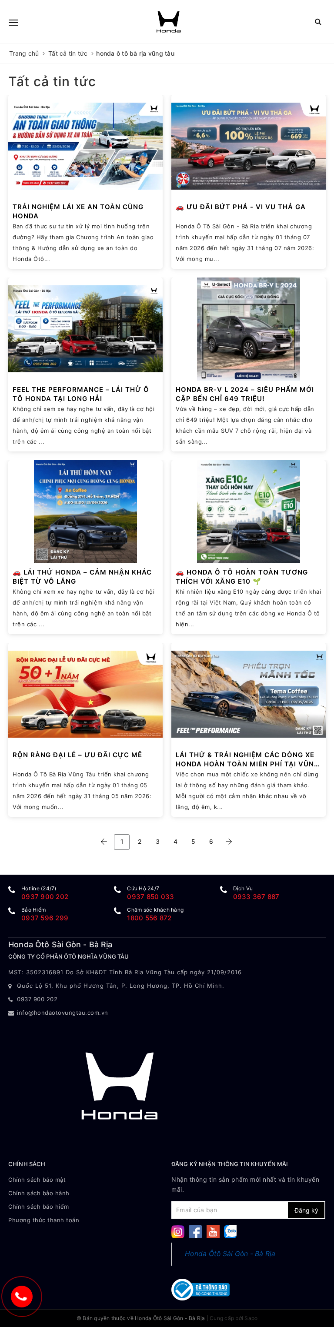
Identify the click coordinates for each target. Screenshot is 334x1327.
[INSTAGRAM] (177, 1231)
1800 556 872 (149, 918)
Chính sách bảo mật (37, 1179)
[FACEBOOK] (195, 1231)
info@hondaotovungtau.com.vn (62, 1012)
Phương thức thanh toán (43, 1220)
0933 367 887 (256, 896)
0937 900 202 (44, 896)
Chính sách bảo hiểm (38, 1206)
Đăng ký (306, 1210)
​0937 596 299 (44, 918)
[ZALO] (230, 1231)
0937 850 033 (150, 896)
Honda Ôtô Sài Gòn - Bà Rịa (230, 1254)
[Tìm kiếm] (318, 21)
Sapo (250, 1318)
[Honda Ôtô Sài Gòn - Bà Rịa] (168, 21)
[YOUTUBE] (213, 1231)
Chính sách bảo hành (39, 1193)
